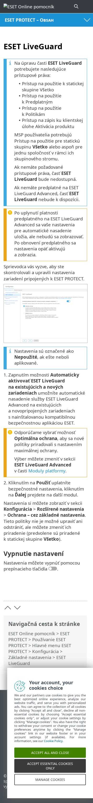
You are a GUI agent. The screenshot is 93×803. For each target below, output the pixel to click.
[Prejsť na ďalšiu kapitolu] (17, 608)
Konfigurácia (45, 651)
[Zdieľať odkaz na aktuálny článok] (57, 590)
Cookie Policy (53, 746)
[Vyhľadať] (76, 7)
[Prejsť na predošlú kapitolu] (8, 608)
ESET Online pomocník (31, 633)
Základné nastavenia (29, 657)
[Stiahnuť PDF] (69, 590)
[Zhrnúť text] (81, 590)
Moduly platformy (46, 471)
